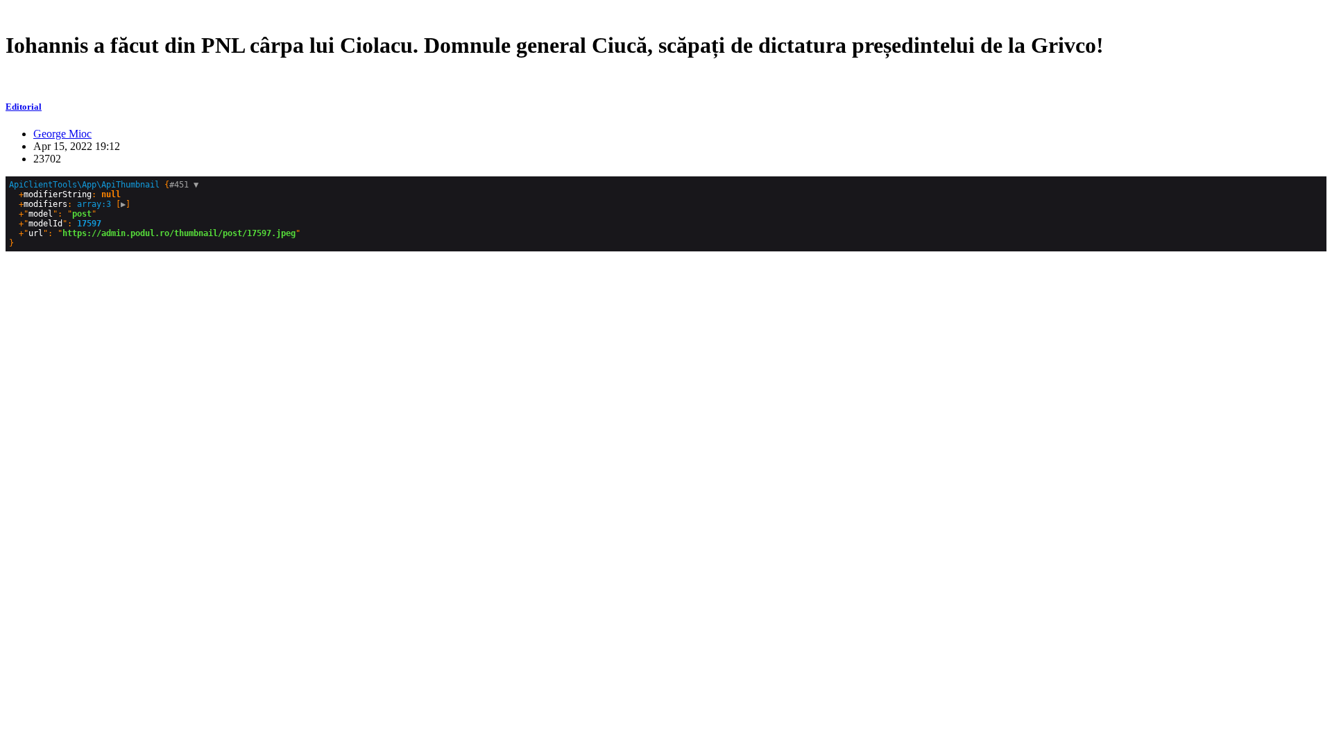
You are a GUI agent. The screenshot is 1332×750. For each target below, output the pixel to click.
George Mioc (62, 134)
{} (154, 214)
